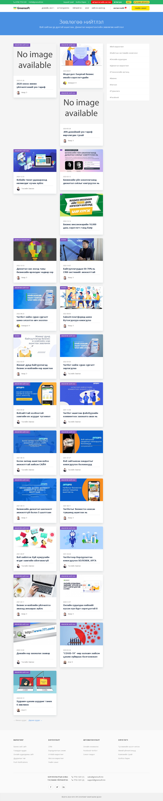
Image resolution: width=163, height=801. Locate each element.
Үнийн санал (53, 762)
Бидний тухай (69, 2)
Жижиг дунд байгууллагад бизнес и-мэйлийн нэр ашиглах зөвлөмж (35, 368)
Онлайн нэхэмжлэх (90, 746)
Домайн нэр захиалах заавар (33, 653)
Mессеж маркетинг (56, 758)
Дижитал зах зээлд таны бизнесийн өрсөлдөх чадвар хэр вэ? (35, 272)
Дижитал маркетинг (22, 240)
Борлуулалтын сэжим (57, 750)
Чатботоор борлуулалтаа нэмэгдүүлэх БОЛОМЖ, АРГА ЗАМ (79, 560)
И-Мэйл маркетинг (55, 754)
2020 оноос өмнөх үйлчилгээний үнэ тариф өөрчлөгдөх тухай (31, 87)
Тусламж (142, 2)
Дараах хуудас (35, 720)
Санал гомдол (89, 754)
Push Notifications (20, 762)
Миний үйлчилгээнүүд (127, 750)
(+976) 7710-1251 (21, 2)
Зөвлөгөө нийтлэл (22, 45)
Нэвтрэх (118, 2)
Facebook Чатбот (90, 750)
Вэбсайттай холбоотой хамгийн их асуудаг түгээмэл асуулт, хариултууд (33, 416)
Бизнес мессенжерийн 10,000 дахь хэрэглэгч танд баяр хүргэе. (79, 227)
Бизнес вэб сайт (20, 746)
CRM (50, 746)
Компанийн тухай (125, 754)
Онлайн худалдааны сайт (23, 754)
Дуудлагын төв (19, 758)
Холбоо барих (81, 2)
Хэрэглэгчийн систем (102, 2)
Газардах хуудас (20, 750)
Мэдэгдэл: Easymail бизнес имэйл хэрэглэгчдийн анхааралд (78, 77)
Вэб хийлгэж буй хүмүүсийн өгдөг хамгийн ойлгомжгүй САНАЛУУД (33, 560)
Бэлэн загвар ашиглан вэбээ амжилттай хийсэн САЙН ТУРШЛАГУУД (33, 464)
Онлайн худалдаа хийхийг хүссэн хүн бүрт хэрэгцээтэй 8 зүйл (80, 608)
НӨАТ (129, 2)
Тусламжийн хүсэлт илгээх (129, 746)
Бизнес (63, 240)
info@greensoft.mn (36, 2)
